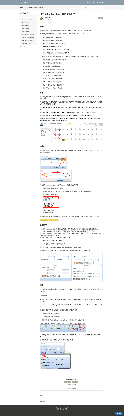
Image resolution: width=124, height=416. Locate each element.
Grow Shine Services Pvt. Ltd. (59, 412)
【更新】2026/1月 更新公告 (27, 31)
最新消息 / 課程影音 (33, 7)
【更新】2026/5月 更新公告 (27, 19)
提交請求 (89, 2)
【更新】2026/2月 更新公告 (27, 28)
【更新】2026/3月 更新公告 (27, 25)
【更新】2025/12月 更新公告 (27, 34)
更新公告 (41, 7)
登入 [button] (94, 2)
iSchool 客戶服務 (23, 7)
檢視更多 (22, 46)
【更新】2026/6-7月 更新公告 (28, 16)
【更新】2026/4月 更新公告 (27, 22)
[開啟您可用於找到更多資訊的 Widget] (119, 413)
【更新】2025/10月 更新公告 (27, 40)
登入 (42, 401)
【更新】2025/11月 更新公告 (27, 37)
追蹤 (100, 18)
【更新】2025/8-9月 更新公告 (28, 43)
